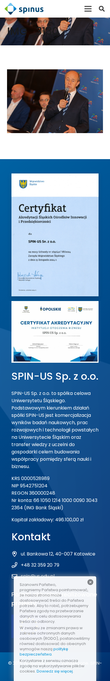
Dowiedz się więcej (55, 671)
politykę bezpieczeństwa (44, 651)
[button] (101, 9)
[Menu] (88, 8)
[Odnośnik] (24, 9)
